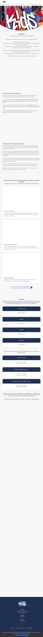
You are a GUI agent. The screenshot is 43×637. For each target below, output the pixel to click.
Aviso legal (12, 628)
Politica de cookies (29, 628)
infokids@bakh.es (22, 620)
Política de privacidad (20, 628)
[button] (39, 1)
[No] (41, 634)
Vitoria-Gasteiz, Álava (22, 612)
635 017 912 (22, 616)
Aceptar (17, 635)
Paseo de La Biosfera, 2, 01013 (22, 611)
